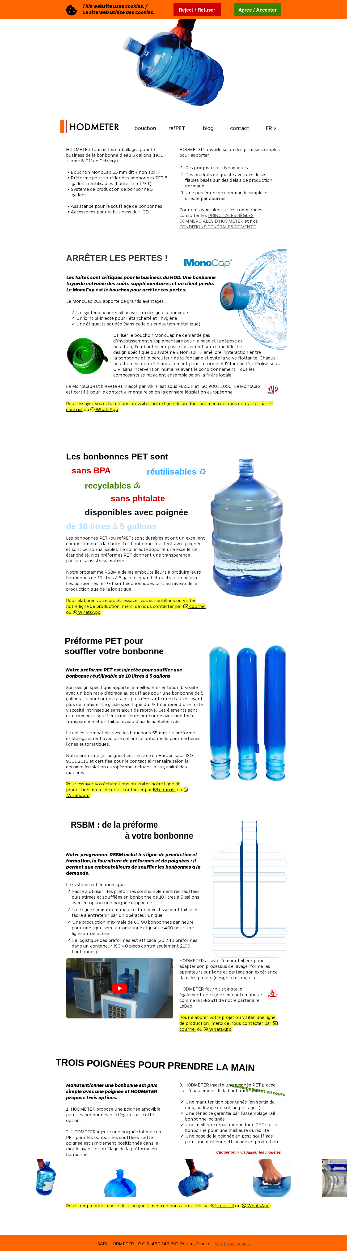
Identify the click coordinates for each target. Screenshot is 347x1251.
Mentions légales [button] (232, 1244)
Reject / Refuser (197, 9)
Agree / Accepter (257, 9)
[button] (271, 403)
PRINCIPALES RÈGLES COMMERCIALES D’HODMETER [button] (216, 218)
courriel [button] (74, 409)
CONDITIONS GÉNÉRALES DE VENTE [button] (217, 226)
